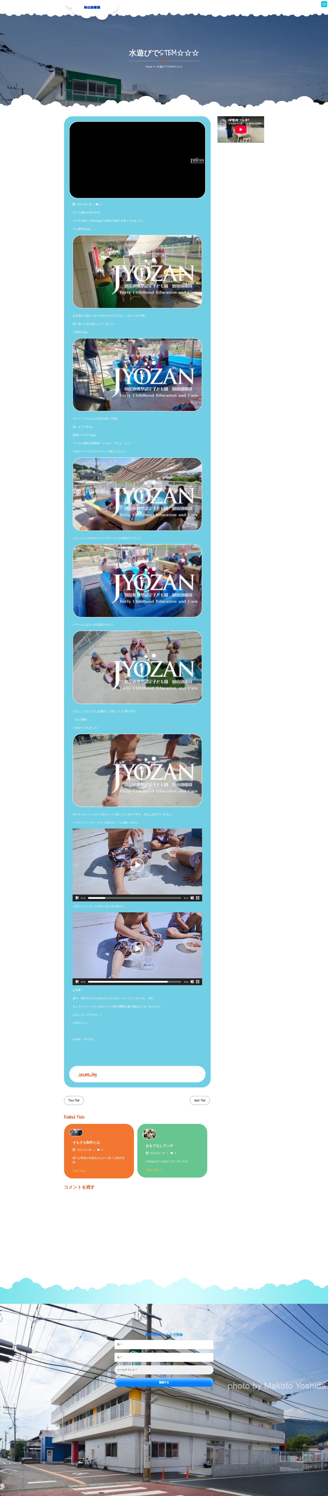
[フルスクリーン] (197, 898)
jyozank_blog (88, 1074)
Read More (79, 1170)
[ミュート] (192, 898)
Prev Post (74, 1100)
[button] (137, 865)
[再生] (77, 898)
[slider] (134, 898)
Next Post (199, 1100)
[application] (137, 865)
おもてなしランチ (159, 1145)
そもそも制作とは (86, 1142)
